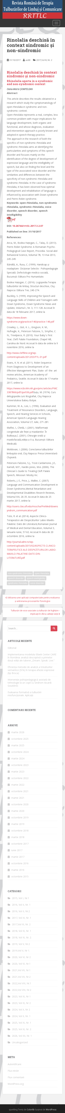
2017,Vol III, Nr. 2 (44, 60)
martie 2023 (17, 771)
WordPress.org (16, 1083)
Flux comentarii (16, 1077)
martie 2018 (17, 837)
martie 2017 (17, 856)
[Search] (54, 628)
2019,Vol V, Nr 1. (21, 950)
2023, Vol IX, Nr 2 (21, 1003)
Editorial (12, 647)
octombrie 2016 (19, 863)
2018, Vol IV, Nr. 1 (21, 930)
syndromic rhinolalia (17, 583)
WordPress (51, 1109)
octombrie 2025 (19, 738)
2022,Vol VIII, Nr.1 (21, 983)
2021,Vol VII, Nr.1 (21, 970)
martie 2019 (17, 824)
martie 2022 (17, 784)
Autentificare (14, 1064)
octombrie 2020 (19, 804)
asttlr (28, 60)
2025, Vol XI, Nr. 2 (21, 1029)
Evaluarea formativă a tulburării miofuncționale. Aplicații (24, 694)
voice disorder (37, 583)
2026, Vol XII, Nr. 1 (22, 1035)
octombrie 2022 (19, 778)
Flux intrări (13, 1070)
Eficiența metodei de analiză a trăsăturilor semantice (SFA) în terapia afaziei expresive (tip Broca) (31, 670)
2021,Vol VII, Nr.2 (21, 976)
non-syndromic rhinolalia (20, 573)
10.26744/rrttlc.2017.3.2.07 (27, 225)
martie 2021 (17, 797)
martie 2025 (17, 745)
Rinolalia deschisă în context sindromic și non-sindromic (32, 74)
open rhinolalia (42, 573)
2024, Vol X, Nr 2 (21, 1009)
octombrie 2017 (19, 843)
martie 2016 (17, 869)
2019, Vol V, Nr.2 (21, 944)
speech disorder (16, 578)
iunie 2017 (16, 850)
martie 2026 (17, 732)
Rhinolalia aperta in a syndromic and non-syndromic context (30, 82)
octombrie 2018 (19, 830)
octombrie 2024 (19, 751)
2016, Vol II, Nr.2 (21, 911)
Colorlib (30, 1109)
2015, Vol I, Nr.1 (20, 898)
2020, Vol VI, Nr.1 (21, 963)
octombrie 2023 (19, 765)
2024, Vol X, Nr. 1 (21, 1016)
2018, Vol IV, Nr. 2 (21, 937)
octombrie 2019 (19, 817)
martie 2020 (17, 810)
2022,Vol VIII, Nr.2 (21, 989)
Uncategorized (20, 1042)
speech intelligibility (36, 578)
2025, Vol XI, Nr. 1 (21, 1022)
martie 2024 (17, 758)
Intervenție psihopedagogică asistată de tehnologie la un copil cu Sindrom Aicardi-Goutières (30, 682)
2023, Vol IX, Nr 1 (21, 996)
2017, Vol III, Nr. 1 (21, 917)
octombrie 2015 (19, 876)
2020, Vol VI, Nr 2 (21, 957)
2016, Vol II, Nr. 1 (21, 904)
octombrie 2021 (19, 791)
